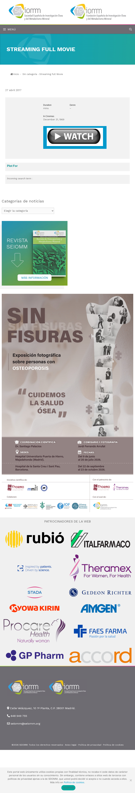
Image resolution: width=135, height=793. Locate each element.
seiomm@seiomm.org (25, 723)
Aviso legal (70, 745)
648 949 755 (19, 716)
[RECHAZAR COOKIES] (130, 780)
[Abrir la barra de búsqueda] (130, 29)
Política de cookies (113, 745)
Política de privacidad (89, 745)
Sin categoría (29, 74)
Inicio (16, 74)
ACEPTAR (68, 787)
